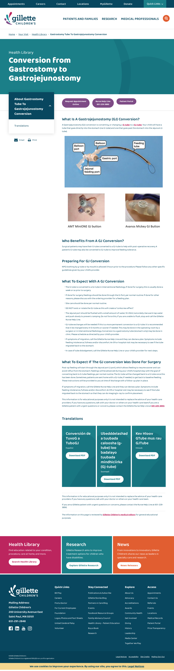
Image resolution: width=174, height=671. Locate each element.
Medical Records (155, 618)
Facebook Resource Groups (101, 613)
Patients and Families (80, 19)
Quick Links (153, 4)
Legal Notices (121, 656)
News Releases (129, 565)
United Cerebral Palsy (64, 623)
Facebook (11, 628)
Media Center (131, 638)
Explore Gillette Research (83, 565)
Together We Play (133, 643)
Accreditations (132, 603)
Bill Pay (58, 593)
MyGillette (106, 4)
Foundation (60, 613)
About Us (129, 593)
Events (91, 608)
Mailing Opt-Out (158, 656)
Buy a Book (93, 628)
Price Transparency (156, 628)
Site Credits (145, 656)
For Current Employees (65, 608)
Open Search (166, 18)
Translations (21, 126)
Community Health (133, 613)
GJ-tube (138, 125)
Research (109, 19)
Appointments (16, 4)
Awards (128, 608)
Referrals (151, 603)
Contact (61, 4)
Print (34, 140)
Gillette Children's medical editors (119, 514)
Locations (83, 4)
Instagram (30, 628)
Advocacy (129, 598)
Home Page (20, 18)
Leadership (130, 633)
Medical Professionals (140, 19)
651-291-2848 (17, 621)
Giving (128, 623)
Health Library (39, 34)
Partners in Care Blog (98, 603)
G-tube (126, 125)
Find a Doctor (61, 603)
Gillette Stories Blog (97, 598)
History (128, 628)
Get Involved (131, 618)
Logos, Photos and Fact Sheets (69, 618)
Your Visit (23, 34)
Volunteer (59, 628)
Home (12, 34)
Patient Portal (153, 623)
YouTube (23, 628)
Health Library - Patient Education (104, 623)
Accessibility (134, 656)
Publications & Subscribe (99, 593)
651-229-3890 (157, 406)
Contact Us (152, 598)
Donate (128, 4)
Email (21, 140)
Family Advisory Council (99, 618)
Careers (40, 4)
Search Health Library (24, 562)
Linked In (17, 628)
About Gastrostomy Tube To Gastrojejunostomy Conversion (28, 107)
